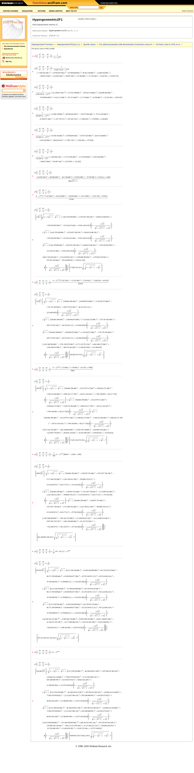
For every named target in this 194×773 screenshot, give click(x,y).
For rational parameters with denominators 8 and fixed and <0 (125, 44)
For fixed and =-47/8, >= (168, 44)
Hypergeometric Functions (42, 44)
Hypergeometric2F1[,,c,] (68, 44)
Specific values (89, 44)
